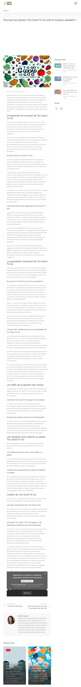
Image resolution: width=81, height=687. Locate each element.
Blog (76, 20)
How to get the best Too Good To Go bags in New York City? (37, 606)
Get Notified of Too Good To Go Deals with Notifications (70, 79)
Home (70, 20)
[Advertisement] (40, 39)
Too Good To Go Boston (15, 605)
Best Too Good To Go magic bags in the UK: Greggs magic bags (69, 65)
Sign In (7, 10)
